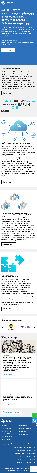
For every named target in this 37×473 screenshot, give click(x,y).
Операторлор (6, 428)
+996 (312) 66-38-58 (29, 459)
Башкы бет (4, 425)
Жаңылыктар (22, 431)
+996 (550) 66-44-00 (29, 453)
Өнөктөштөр (22, 425)
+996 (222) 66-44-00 (29, 450)
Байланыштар (23, 434)
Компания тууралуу (25, 428)
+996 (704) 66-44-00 (29, 456)
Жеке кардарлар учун (8, 436)
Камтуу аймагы (6, 439)
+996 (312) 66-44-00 (29, 448)
